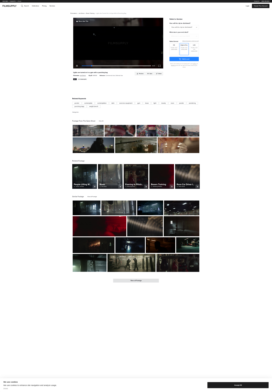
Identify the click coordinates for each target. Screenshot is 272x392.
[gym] (138, 103)
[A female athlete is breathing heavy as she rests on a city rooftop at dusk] (93, 145)
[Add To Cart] (101, 134)
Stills (19, 1)
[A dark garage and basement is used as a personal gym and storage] (87, 208)
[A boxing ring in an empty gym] (150, 208)
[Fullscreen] (159, 65)
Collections (35, 6)
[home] (11, 6)
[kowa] (147, 103)
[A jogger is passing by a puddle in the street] (136, 145)
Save (96, 134)
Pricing (44, 6)
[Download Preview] (90, 134)
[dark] (112, 103)
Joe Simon (82, 13)
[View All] (101, 121)
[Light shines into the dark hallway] (130, 245)
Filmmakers (73, 13)
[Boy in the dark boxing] (160, 245)
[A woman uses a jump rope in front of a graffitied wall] (151, 131)
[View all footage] (92, 196)
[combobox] (184, 36)
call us (195, 63)
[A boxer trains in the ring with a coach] (88, 131)
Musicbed (5, 1)
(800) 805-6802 (265, 1)
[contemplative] (102, 103)
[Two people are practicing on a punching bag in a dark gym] (99, 226)
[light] (154, 103)
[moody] (163, 103)
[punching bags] (79, 106)
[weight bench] (93, 106)
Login (247, 6)
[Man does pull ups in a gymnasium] (145, 226)
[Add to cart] (98, 213)
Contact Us (256, 1)
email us (173, 65)
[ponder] (76, 103)
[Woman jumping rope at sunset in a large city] (183, 131)
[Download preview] (87, 213)
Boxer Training (90, 13)
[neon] (172, 103)
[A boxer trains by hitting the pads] (120, 131)
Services (52, 6)
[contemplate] (88, 103)
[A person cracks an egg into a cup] (178, 145)
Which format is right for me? (190, 41)
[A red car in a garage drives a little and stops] (187, 245)
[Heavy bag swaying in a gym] (118, 208)
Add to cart (185, 59)
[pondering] (192, 103)
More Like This (83, 21)
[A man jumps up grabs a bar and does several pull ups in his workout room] (94, 245)
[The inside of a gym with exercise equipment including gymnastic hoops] (90, 263)
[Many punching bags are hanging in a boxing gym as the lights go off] (177, 263)
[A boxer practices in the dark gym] (131, 263)
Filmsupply (13, 1)
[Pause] (77, 65)
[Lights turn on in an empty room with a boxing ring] (181, 208)
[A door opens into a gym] (181, 226)
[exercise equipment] (126, 103)
